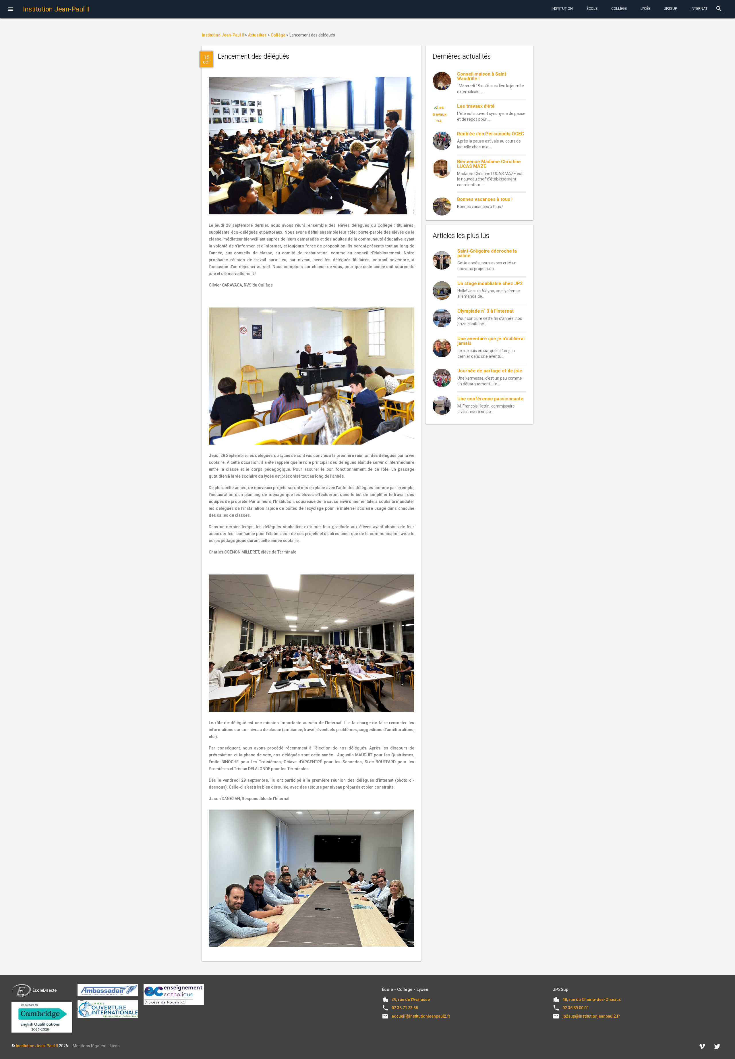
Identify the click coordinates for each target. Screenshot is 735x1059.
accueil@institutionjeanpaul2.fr (421, 1016)
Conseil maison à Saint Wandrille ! (481, 76)
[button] (10, 10)
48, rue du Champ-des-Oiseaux (591, 999)
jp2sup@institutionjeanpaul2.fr (591, 1016)
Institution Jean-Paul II (37, 1045)
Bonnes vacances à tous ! (484, 199)
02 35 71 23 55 (405, 1008)
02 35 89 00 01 (575, 1008)
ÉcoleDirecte (44, 990)
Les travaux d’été (476, 106)
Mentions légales (89, 1045)
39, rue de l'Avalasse (411, 999)
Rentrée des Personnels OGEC (490, 134)
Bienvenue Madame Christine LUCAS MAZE (489, 164)
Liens (115, 1045)
